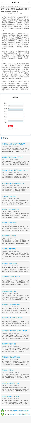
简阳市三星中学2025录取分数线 (11, 357)
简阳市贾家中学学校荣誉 (9, 222)
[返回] (2, 3)
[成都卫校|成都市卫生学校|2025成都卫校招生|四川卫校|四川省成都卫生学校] (15, 2)
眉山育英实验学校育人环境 (9, 263)
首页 (9, 6)
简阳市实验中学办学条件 (9, 235)
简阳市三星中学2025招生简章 (10, 383)
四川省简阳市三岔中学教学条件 (11, 276)
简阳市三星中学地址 (8, 370)
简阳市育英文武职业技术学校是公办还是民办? (15, 170)
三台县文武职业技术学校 (9, 196)
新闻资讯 (13, 6)
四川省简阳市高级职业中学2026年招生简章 (14, 330)
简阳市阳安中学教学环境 (9, 291)
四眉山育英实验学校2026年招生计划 (12, 157)
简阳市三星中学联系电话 (9, 344)
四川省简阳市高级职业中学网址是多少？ (13, 183)
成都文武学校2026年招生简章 (10, 209)
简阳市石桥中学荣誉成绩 (9, 249)
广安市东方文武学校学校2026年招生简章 (13, 144)
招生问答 (19, 6)
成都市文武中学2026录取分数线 (11, 304)
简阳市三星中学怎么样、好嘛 (10, 396)
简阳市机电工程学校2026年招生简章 (12, 317)
